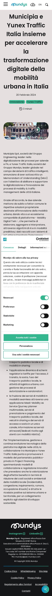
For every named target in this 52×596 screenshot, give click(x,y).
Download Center (32, 4)
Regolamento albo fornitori (18, 584)
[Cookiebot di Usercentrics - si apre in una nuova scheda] (37, 239)
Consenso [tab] (8, 247)
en (40, 4)
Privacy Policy (34, 577)
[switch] (44, 306)
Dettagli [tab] (22, 247)
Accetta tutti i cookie (26, 337)
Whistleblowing (28, 571)
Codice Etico (10, 571)
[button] (5, 4)
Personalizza (25, 346)
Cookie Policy (17, 577)
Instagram (15, 533)
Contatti (26, 590)
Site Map (43, 571)
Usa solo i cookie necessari (26, 354)
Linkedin (34, 533)
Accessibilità (41, 584)
